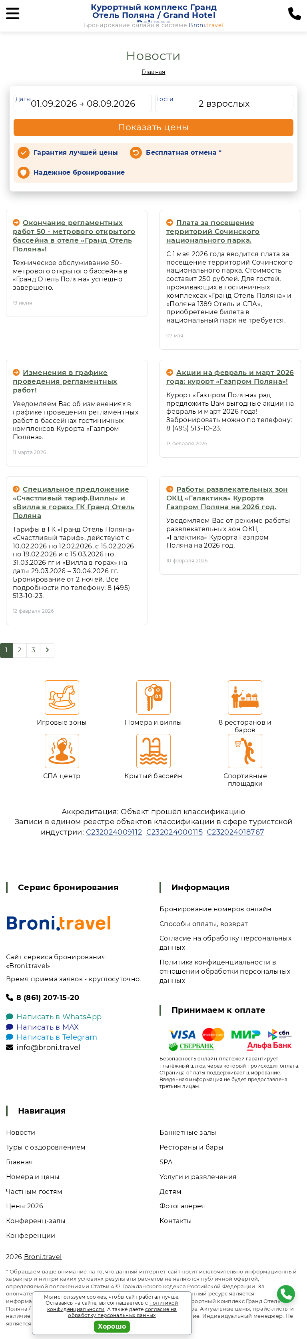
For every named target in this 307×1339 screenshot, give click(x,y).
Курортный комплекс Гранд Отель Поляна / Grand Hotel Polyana (154, 15)
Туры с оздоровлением (46, 1147)
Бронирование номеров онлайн (215, 909)
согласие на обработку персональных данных (122, 1312)
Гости (165, 99)
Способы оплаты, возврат (203, 924)
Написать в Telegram (56, 1037)
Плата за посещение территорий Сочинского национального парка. (213, 231)
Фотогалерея (182, 1206)
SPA (165, 1162)
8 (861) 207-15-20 (47, 997)
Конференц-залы (36, 1221)
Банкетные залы (187, 1132)
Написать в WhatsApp (59, 1016)
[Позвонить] (294, 14)
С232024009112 (114, 832)
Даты (23, 99)
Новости (20, 1132)
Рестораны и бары (191, 1147)
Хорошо (112, 1326)
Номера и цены (33, 1177)
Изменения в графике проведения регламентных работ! (65, 381)
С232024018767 (235, 832)
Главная (153, 72)
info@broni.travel (48, 1047)
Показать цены (153, 127)
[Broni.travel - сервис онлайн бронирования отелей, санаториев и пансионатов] (58, 923)
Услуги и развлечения (198, 1177)
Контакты (175, 1221)
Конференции (31, 1235)
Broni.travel (43, 1257)
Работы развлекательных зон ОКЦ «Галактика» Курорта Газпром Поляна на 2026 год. (227, 498)
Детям (170, 1192)
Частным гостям (34, 1192)
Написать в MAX (47, 1027)
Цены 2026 (24, 1206)
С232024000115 (174, 832)
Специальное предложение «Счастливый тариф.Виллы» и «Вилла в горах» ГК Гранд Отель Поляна (74, 502)
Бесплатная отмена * (183, 152)
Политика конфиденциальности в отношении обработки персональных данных (224, 971)
